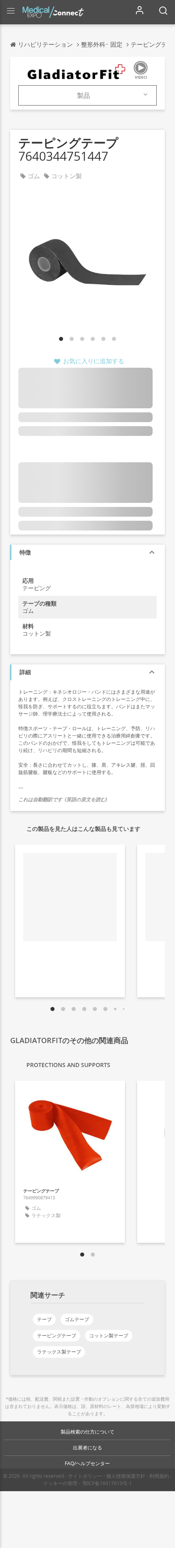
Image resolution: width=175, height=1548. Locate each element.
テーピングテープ (56, 1335)
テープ (44, 1319)
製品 (83, 95)
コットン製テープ (108, 1335)
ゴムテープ (77, 1319)
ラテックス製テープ (59, 1351)
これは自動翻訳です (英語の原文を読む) (62, 799)
